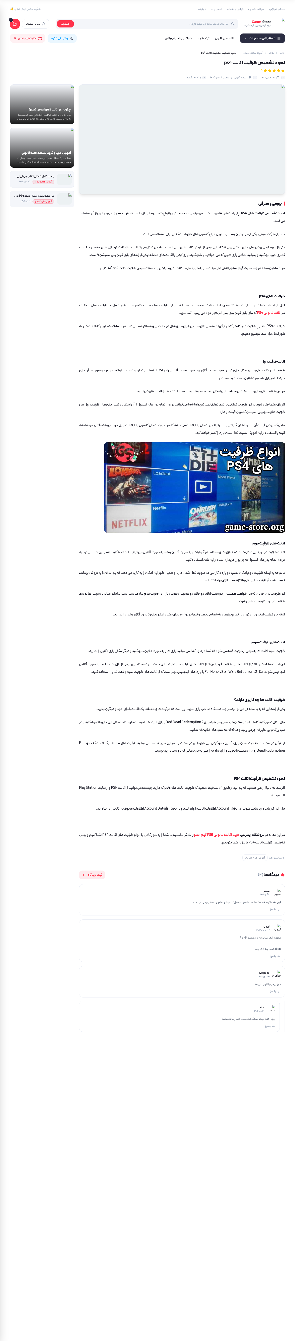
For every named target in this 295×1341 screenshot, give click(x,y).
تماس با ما (216, 9)
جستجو (65, 24)
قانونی (272, 313)
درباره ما (201, 9)
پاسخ (273, 909)
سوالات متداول (256, 9)
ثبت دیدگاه (95, 874)
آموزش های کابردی (252, 53)
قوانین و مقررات (235, 9)
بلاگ (271, 53)
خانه (282, 53)
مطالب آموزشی (277, 9)
